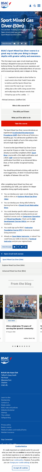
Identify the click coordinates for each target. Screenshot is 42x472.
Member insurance (7, 432)
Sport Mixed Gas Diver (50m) (13, 259)
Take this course (21, 123)
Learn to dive (5, 397)
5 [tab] (22, 346)
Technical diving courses (27, 30)
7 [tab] (26, 346)
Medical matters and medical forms (13, 430)
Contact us (5, 402)
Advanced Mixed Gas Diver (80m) (14, 271)
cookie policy (18, 460)
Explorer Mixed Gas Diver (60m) (13, 265)
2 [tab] (15, 346)
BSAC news (11, 320)
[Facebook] (18, 43)
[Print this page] (26, 43)
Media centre (5, 405)
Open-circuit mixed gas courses (12, 32)
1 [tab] (12, 346)
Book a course (6, 427)
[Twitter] (22, 43)
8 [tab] (29, 346)
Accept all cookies (20, 468)
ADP (10, 158)
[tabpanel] (21, 318)
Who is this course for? (21, 105)
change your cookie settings (20, 462)
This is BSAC (5, 415)
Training (14, 30)
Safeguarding (6, 417)
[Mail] (14, 43)
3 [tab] (17, 346)
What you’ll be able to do (21, 117)
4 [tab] (19, 346)
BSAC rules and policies (9, 407)
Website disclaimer (8, 410)
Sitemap (4, 412)
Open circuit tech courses (13, 254)
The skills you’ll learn (21, 111)
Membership (5, 400)
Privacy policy (6, 425)
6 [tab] (24, 346)
